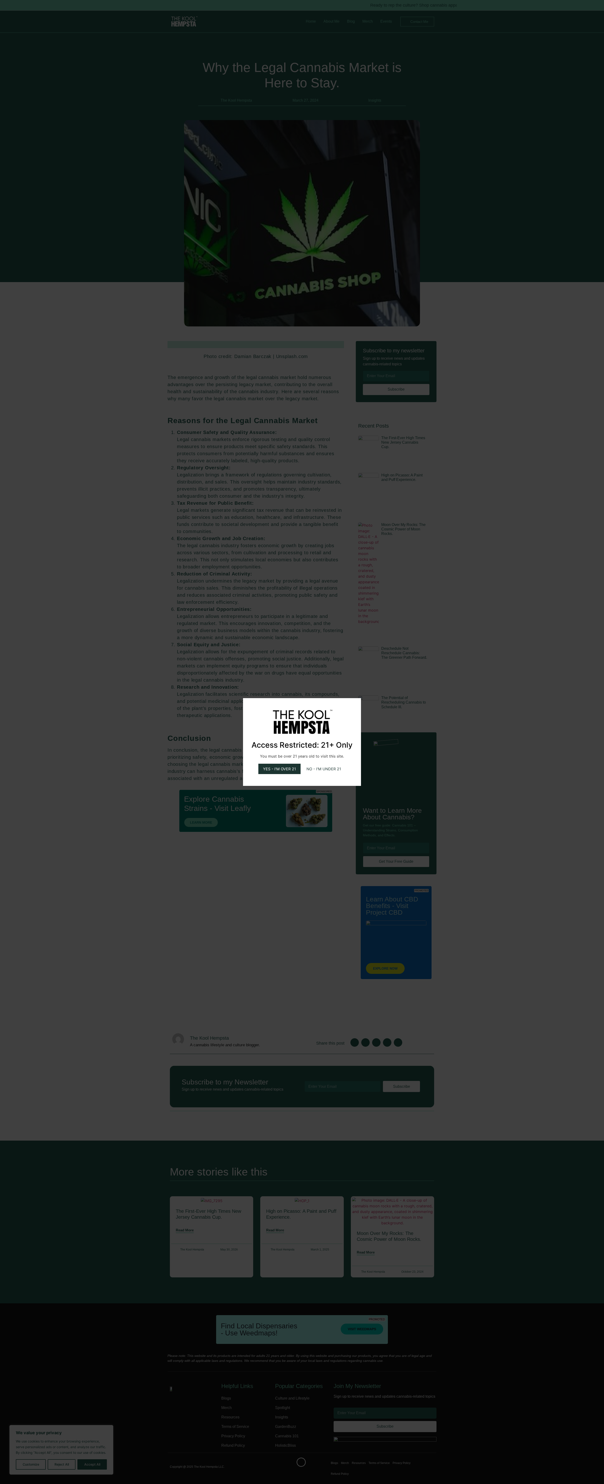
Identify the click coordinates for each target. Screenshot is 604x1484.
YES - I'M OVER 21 (279, 769)
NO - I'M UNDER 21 (323, 769)
